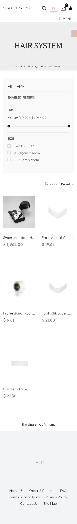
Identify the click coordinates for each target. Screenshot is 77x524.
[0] (63, 9)
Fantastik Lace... (16, 389)
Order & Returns (41, 491)
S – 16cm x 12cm (26, 160)
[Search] (70, 8)
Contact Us (29, 504)
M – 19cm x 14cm (26, 153)
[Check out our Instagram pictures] (41, 463)
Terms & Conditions (25, 497)
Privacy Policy (56, 497)
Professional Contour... (58, 238)
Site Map (50, 504)
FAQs (64, 491)
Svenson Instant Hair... (19, 238)
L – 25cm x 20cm (26, 146)
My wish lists (53, 8)
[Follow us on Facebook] (35, 463)
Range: (12, 117)
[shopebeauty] (16, 8)
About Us (16, 491)
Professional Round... (19, 313)
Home (18, 66)
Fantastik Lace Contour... (58, 313)
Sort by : (51, 183)
